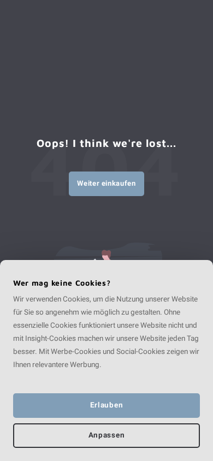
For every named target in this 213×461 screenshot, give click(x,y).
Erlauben (106, 405)
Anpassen (106, 435)
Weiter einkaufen (106, 183)
